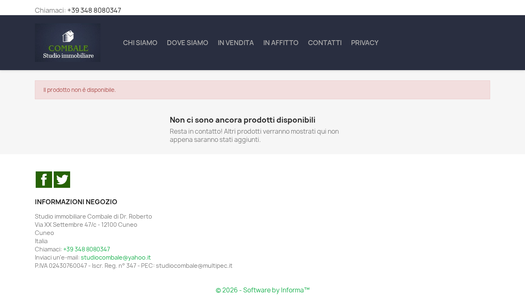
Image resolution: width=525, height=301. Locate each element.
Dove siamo (187, 42)
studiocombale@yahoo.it (116, 257)
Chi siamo (140, 42)
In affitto (281, 42)
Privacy (365, 42)
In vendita (236, 42)
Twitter (62, 179)
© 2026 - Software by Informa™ (263, 290)
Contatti (325, 42)
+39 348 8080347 (94, 10)
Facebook (44, 179)
